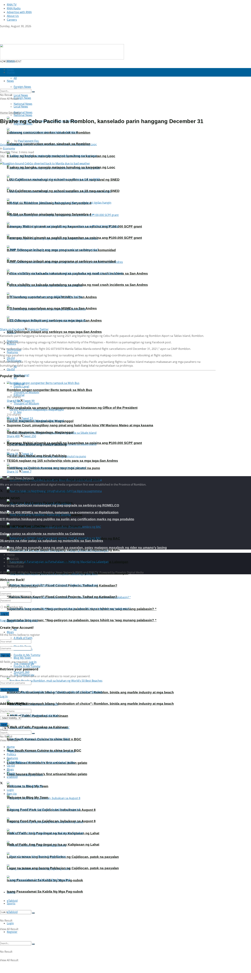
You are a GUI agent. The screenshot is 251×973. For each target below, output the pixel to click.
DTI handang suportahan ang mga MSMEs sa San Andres (52, 308)
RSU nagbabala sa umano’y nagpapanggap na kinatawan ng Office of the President (72, 407)
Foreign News (22, 98)
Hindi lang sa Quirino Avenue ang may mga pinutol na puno (53, 479)
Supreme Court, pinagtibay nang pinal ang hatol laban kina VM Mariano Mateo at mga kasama (80, 425)
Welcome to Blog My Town (27, 797)
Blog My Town (22, 658)
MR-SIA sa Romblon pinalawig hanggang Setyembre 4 (49, 214)
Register (12, 932)
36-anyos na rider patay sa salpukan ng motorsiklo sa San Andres (51, 540)
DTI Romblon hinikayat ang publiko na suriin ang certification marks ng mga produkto (67, 519)
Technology (14, 762)
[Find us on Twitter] (1, 30)
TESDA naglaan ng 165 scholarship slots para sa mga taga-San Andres (62, 460)
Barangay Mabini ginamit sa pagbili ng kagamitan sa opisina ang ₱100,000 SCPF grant (74, 238)
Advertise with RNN (19, 12)
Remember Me (13, 607)
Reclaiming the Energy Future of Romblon (40, 503)
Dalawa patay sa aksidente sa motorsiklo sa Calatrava (42, 533)
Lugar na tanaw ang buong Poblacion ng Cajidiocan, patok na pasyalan (63, 868)
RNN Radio (14, 8)
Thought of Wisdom (26, 392)
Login (10, 923)
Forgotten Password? (13, 620)
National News (23, 115)
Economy (14, 113)
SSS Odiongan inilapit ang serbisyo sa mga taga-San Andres (54, 332)
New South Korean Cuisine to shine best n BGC (44, 750)
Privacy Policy (15, 562)
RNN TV (12, 4)
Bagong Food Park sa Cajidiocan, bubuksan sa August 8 (51, 821)
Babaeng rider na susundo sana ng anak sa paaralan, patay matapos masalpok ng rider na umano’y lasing (83, 547)
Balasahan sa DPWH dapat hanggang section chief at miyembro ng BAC (63, 550)
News (10, 750)
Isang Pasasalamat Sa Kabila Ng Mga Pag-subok (45, 891)
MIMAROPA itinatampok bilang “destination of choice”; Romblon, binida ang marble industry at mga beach (90, 703)
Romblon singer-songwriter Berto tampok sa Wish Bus (49, 390)
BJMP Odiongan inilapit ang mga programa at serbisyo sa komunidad (61, 261)
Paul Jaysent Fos (28, 141)
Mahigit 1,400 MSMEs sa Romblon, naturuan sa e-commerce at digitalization (59, 512)
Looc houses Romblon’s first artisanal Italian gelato (47, 774)
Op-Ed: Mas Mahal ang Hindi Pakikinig (37, 456)
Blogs (10, 632)
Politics (11, 754)
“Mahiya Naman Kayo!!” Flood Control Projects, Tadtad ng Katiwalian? (62, 597)
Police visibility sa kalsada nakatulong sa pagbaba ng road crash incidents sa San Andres (77, 285)
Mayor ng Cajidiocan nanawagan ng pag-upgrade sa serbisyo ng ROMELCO (59, 505)
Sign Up (33, 620)
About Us (13, 16)
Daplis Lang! (21, 386)
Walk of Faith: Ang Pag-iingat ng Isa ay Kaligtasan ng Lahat (53, 844)
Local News (21, 106)
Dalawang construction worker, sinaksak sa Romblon (48, 144)
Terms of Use (15, 566)
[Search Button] (33, 913)
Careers (12, 20)
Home (11, 61)
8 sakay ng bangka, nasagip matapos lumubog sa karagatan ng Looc (61, 167)
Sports (11, 903)
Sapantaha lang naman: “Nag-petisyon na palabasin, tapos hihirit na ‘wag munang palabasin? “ (82, 620)
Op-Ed (11, 369)
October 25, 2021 (11, 145)
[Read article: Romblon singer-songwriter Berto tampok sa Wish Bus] (111, 383)
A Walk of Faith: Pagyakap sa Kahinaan (37, 727)
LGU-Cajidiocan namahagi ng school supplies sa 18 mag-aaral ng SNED (63, 191)
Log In (33, 662)
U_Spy (18, 412)
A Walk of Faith (23, 638)
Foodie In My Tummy (27, 666)
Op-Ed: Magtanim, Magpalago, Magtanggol (40, 432)
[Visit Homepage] (21, 42)
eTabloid (12, 912)
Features (12, 352)
